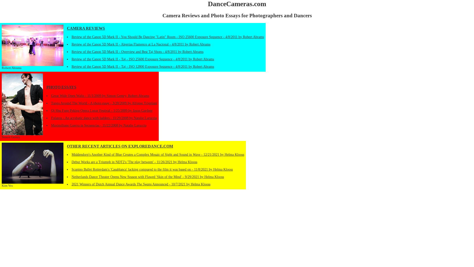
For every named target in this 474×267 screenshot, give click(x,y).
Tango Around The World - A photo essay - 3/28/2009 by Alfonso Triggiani (104, 103)
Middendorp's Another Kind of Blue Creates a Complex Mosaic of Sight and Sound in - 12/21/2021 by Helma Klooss (158, 154)
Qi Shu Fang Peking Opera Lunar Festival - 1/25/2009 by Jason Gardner (102, 110)
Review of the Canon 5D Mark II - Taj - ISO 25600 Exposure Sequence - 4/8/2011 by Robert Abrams (143, 59)
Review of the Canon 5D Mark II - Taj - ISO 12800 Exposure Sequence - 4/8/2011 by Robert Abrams (143, 66)
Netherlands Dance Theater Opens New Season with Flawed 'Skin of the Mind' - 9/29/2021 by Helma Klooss (148, 177)
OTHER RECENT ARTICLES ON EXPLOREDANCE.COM (120, 146)
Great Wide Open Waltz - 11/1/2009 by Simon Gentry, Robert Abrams (100, 96)
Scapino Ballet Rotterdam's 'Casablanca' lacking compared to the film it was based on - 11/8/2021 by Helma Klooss (152, 169)
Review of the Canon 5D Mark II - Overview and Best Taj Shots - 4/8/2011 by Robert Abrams (137, 52)
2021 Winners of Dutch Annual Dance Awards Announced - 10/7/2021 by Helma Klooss (141, 184)
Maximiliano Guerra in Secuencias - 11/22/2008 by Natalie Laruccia (98, 125)
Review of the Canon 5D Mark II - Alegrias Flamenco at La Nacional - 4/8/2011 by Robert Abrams (141, 44)
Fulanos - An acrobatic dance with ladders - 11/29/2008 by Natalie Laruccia (104, 118)
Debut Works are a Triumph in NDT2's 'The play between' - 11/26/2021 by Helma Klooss (134, 162)
